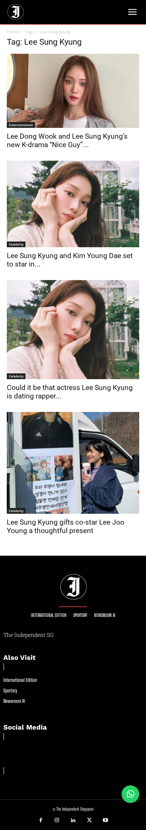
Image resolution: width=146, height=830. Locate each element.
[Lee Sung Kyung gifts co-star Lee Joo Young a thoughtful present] (73, 462)
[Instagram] (57, 820)
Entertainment (21, 124)
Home (12, 31)
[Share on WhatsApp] (130, 794)
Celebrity (16, 244)
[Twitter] (89, 820)
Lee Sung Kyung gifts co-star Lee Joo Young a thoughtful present (65, 526)
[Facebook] (40, 820)
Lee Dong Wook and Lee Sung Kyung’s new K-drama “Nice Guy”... (67, 140)
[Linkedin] (73, 820)
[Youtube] (105, 820)
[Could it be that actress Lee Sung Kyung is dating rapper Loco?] (73, 329)
